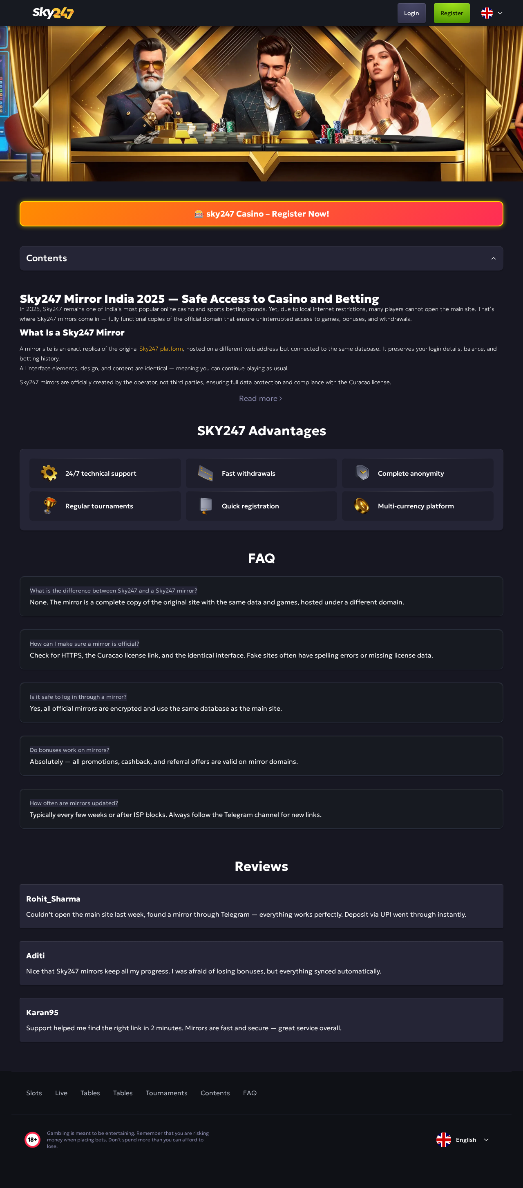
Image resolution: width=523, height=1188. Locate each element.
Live (61, 1093)
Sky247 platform (161, 348)
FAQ (250, 1093)
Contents (215, 1093)
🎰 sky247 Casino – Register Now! (261, 213)
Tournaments (167, 1093)
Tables (90, 1093)
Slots (34, 1093)
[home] (54, 13)
